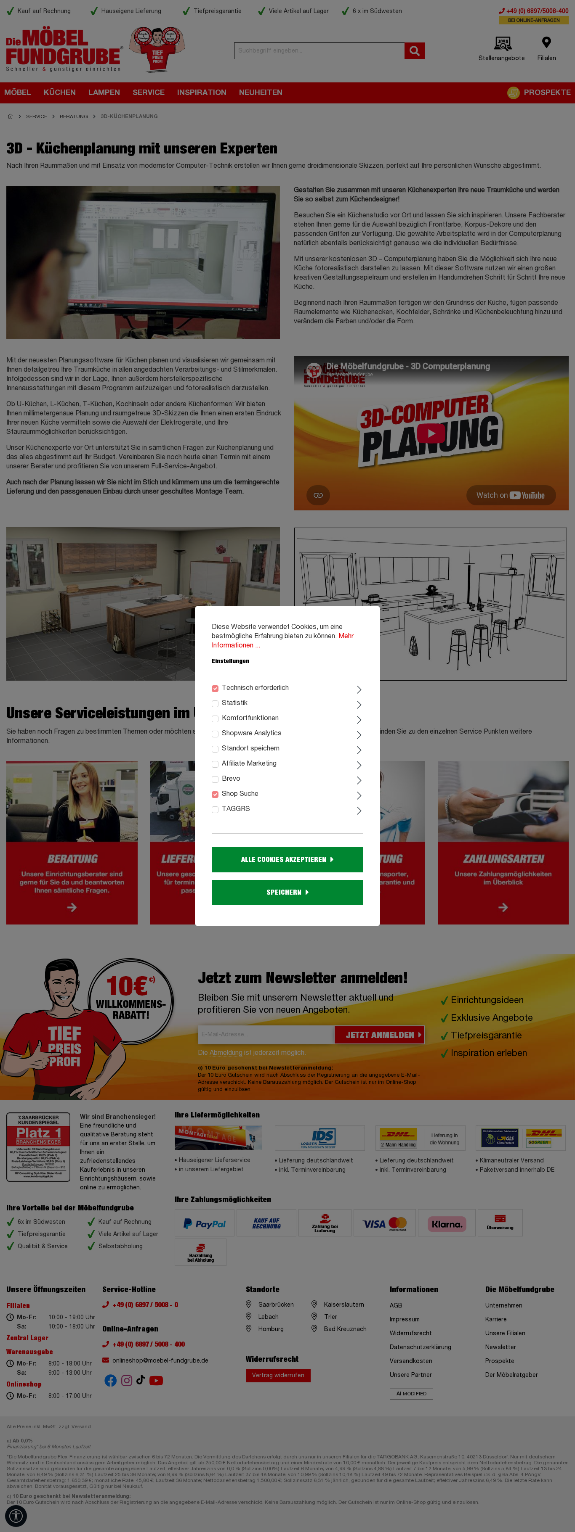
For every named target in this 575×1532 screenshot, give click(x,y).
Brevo (231, 779)
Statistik (235, 703)
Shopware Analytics (252, 733)
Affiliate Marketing (249, 764)
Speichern (283, 892)
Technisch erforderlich (255, 688)
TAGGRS (236, 809)
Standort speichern (251, 748)
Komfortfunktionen (250, 718)
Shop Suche (240, 794)
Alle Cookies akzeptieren (283, 859)
